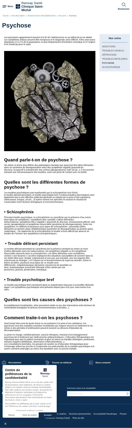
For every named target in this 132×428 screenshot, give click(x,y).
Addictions (109, 46)
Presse (123, 414)
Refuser (11, 415)
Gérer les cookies (29, 415)
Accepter (48, 415)
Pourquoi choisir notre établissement (42, 16)
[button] (5, 424)
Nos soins (62, 16)
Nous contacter (103, 363)
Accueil (5, 16)
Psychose (108, 63)
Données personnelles (80, 414)
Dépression (109, 55)
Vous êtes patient (17, 16)
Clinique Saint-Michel (32, 8)
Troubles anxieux (113, 51)
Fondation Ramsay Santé (57, 418)
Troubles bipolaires (114, 59)
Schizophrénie (111, 67)
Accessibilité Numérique (105, 414)
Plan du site (78, 418)
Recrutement (15, 363)
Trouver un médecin (62, 363)
